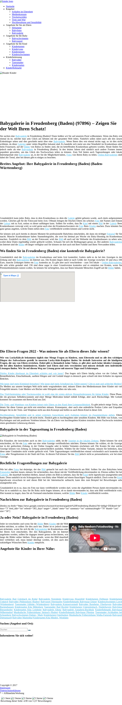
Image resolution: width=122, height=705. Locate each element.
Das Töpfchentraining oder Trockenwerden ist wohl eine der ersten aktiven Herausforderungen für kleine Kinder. (54, 394)
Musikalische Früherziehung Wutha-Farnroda (90, 615)
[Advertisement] (62, 96)
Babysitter (16, 60)
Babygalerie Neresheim (50, 599)
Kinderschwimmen (21, 54)
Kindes (92, 226)
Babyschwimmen (20, 38)
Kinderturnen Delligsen (97, 599)
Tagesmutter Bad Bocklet (56, 607)
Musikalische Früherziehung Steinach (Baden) (36, 612)
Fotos (69, 155)
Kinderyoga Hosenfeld (73, 599)
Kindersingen (18, 52)
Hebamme (17, 27)
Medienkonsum (19, 14)
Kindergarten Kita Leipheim (28, 609)
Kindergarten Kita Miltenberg (29, 607)
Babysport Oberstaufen (51, 601)
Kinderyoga (17, 49)
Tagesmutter (17, 62)
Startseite (10, 6)
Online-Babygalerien (107, 155)
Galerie (71, 218)
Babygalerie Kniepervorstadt (64, 604)
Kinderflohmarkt (14, 68)
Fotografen (5, 472)
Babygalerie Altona (52, 609)
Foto (97, 220)
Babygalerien (116, 242)
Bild (101, 223)
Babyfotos (17, 30)
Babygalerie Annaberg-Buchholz (78, 609)
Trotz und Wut (18, 19)
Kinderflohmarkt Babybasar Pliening (76, 612)
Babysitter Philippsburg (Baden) (24, 601)
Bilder (27, 146)
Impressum (5, 688)
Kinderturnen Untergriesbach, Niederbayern (90, 607)
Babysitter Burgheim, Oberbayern (95, 604)
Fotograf (111, 234)
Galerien (22, 144)
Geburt (7, 223)
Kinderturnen (18, 46)
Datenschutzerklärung (10, 690)
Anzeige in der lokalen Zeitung (83, 440)
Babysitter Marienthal (22, 617)
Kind (85, 223)
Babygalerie (17, 33)
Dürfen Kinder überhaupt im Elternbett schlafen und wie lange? (32, 373)
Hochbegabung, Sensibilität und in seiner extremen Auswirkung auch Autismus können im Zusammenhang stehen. (57, 415)
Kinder (84, 493)
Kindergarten (18, 65)
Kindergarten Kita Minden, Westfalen (50, 617)
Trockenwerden (19, 17)
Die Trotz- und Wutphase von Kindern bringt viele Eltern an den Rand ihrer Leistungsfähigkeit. (45, 404)
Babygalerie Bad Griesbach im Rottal (18, 599)
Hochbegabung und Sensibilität (26, 22)
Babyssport (17, 41)
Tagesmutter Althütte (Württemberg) (32, 604)
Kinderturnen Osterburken (56, 615)
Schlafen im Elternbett (22, 11)
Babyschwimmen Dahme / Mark (27, 615)
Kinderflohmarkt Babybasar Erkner (80, 601)
